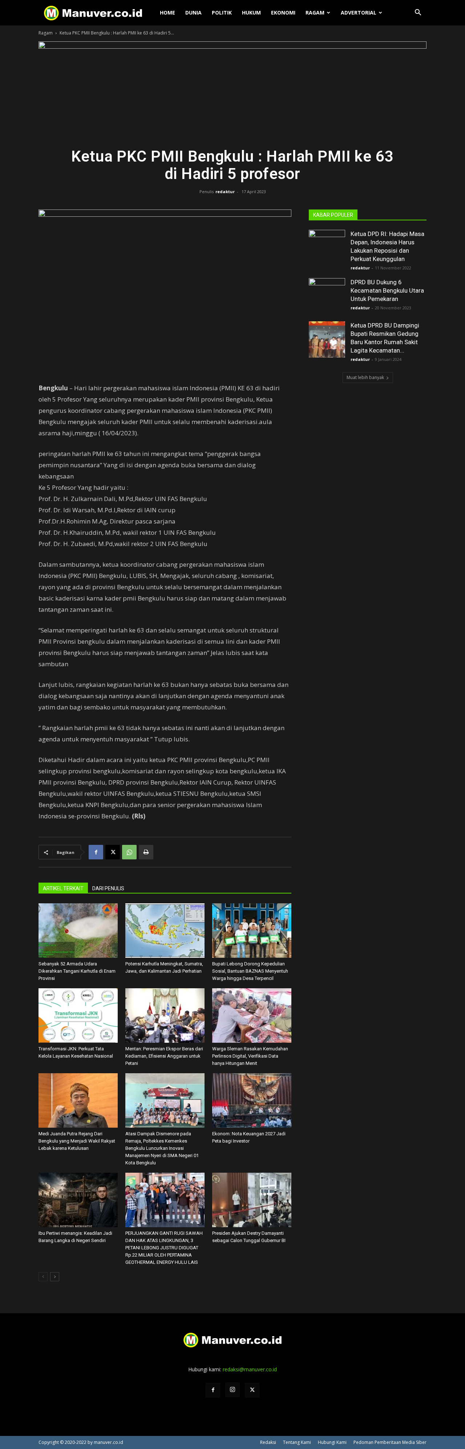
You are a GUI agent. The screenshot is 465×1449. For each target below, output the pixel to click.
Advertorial (358, 12)
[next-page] (54, 1276)
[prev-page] (43, 1276)
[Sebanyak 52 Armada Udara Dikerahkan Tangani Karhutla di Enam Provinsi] (78, 930)
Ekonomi (283, 12)
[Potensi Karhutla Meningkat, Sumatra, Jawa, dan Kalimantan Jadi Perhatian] (165, 930)
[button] (417, 13)
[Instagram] (232, 1390)
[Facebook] (96, 852)
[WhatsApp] (129, 852)
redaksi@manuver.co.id (250, 1369)
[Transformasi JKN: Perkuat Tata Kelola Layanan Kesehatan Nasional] (78, 1015)
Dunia (193, 12)
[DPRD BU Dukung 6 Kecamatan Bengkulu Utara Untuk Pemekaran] (327, 296)
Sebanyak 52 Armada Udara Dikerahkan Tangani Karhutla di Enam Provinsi (77, 971)
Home (167, 12)
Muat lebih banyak (365, 377)
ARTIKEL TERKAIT (63, 888)
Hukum (251, 12)
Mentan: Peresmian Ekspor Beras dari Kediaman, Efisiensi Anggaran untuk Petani (164, 1056)
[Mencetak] (146, 852)
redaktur (225, 191)
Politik (222, 12)
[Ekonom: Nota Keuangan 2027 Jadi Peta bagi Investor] (251, 1100)
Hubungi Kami (332, 1442)
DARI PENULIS (108, 888)
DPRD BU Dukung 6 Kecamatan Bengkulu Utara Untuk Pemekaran (387, 290)
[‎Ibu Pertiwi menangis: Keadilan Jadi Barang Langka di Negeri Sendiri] (78, 1200)
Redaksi (268, 1442)
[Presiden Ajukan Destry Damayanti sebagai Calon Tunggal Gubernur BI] (251, 1200)
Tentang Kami (297, 1442)
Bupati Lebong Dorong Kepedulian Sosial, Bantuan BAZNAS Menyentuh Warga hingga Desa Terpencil (250, 971)
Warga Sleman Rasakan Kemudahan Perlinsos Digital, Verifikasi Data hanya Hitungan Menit (250, 1056)
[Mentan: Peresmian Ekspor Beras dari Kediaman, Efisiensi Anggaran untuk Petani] (165, 1015)
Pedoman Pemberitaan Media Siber (389, 1442)
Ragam (315, 12)
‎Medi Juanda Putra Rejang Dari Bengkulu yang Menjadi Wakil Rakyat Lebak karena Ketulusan (77, 1141)
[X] (112, 852)
